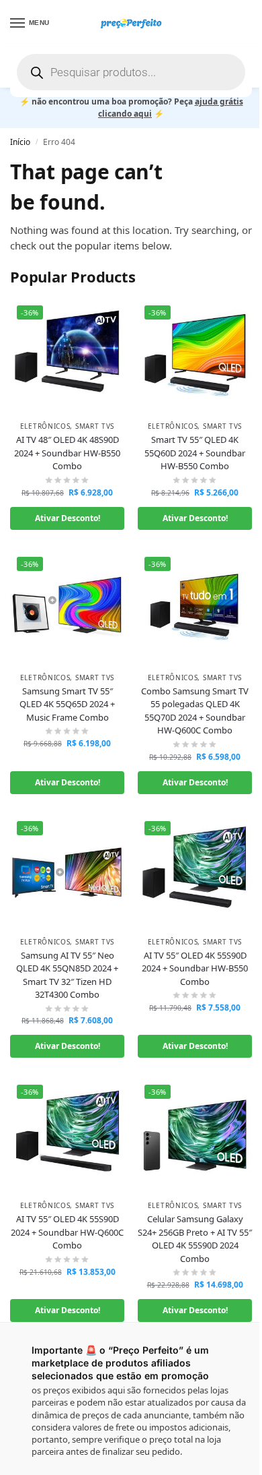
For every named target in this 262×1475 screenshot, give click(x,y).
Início (20, 142)
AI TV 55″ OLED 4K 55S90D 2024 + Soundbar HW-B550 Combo (195, 968)
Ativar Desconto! (67, 518)
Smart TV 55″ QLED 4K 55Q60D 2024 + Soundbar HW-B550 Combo (194, 452)
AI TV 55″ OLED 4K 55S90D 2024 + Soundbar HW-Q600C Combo (67, 1232)
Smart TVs (94, 426)
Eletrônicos (45, 426)
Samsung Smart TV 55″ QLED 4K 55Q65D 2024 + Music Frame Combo (67, 704)
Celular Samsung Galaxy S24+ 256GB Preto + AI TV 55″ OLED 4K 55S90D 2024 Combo (195, 1239)
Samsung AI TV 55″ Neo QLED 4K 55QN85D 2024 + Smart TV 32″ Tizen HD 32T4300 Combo (67, 975)
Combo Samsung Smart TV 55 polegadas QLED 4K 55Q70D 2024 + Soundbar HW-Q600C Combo (195, 711)
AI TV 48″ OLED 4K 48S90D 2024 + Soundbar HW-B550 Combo (67, 452)
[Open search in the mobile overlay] (131, 72)
